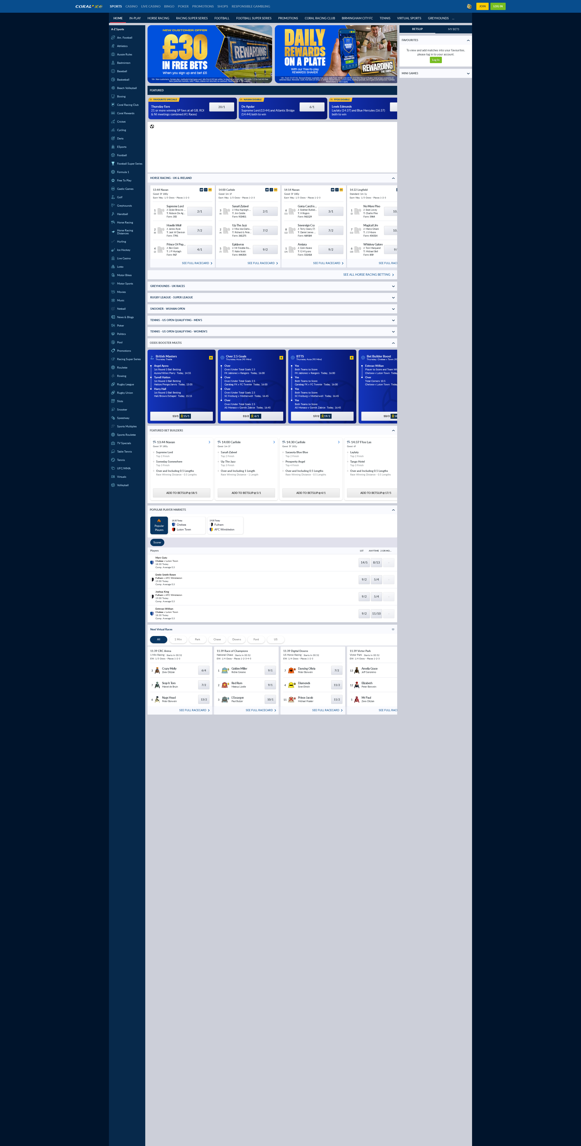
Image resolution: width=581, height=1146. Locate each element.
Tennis (385, 18)
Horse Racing (158, 18)
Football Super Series (253, 18)
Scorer (157, 544)
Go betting (436, 58)
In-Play (135, 18)
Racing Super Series (192, 18)
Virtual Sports (409, 18)
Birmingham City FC (357, 18)
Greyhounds (438, 18)
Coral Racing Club (320, 18)
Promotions (288, 18)
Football (221, 18)
